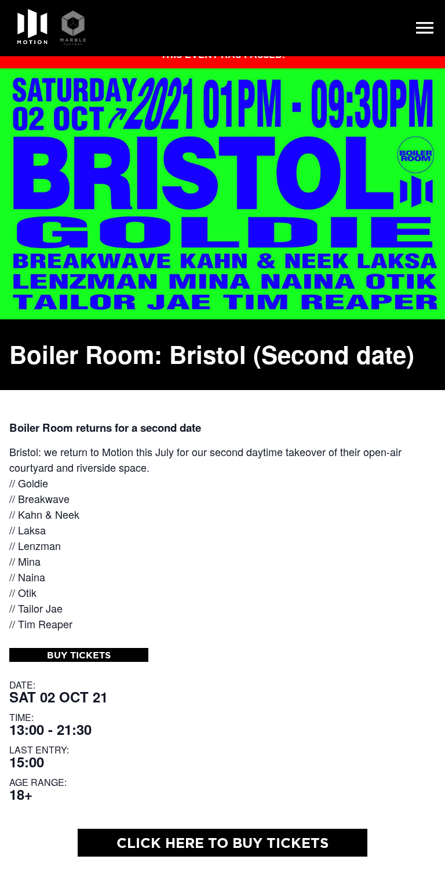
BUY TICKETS (79, 655)
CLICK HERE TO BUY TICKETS (222, 842)
